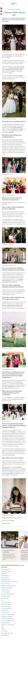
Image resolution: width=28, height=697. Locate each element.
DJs (2, 600)
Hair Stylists (4, 610)
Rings (2, 627)
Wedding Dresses (6, 579)
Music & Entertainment (7, 620)
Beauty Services (5, 583)
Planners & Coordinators (7, 625)
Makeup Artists (5, 577)
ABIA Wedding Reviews (16, 517)
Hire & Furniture (5, 612)
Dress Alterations (6, 602)
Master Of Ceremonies (7, 618)
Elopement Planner (6, 604)
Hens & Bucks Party (6, 608)
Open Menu (3, 3)
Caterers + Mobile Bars (7, 594)
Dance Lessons (5, 598)
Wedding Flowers (5, 606)
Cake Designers (5, 590)
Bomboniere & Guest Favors (8, 586)
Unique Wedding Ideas (7, 633)
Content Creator (5, 596)
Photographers (5, 575)
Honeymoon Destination (7, 614)
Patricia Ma (18, 13)
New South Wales (16, 9)
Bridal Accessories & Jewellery (9, 581)
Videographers (5, 635)
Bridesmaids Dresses (7, 588)
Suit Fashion (4, 631)
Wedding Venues (5, 569)
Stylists (3, 629)
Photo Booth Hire (5, 623)
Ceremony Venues (6, 571)
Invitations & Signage (7, 616)
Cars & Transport (5, 592)
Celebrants (4, 573)
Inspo (9, 9)
